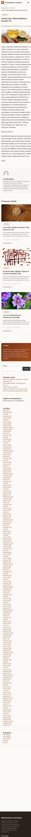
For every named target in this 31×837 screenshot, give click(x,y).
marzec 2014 (7, 688)
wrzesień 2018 (7, 589)
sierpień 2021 (7, 523)
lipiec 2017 (6, 616)
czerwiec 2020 (7, 548)
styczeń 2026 (7, 422)
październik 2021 (8, 520)
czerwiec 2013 (7, 706)
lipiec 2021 (6, 525)
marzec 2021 (7, 533)
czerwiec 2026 (7, 412)
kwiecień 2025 (7, 439)
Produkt (5, 14)
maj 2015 (5, 662)
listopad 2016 (7, 631)
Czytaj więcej (6, 243)
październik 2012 (8, 721)
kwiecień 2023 (7, 485)
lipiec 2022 (6, 502)
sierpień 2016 (7, 637)
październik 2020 (8, 543)
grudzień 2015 (7, 648)
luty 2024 (6, 466)
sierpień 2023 (7, 477)
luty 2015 (5, 667)
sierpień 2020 (7, 546)
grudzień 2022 (7, 493)
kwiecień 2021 (7, 531)
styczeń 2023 (7, 491)
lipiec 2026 (6, 410)
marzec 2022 (7, 510)
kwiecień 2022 (7, 508)
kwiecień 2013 (7, 710)
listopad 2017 (7, 608)
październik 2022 (8, 497)
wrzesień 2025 (7, 429)
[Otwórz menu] (28, 2)
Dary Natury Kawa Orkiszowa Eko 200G (15, 391)
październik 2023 (8, 474)
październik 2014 (8, 675)
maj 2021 (5, 529)
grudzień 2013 (7, 694)
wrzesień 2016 (7, 635)
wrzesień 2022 (7, 498)
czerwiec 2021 (7, 527)
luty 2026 (6, 420)
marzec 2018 (7, 600)
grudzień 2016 (7, 629)
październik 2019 (8, 564)
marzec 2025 (7, 441)
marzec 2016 (7, 644)
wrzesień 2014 (7, 677)
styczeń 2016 (7, 646)
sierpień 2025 (7, 431)
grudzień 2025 (7, 424)
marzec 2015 (7, 665)
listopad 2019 (7, 562)
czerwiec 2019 (7, 571)
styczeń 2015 (7, 669)
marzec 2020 (7, 554)
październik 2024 (8, 451)
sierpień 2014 (7, 679)
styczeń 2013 (7, 715)
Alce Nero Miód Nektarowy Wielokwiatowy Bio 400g (12, 316)
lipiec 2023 (6, 479)
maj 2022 (5, 506)
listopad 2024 (7, 449)
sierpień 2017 (7, 614)
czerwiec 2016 (7, 641)
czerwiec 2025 (7, 435)
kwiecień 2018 (7, 598)
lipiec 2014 (6, 681)
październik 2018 (8, 587)
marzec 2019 (7, 577)
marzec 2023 (7, 487)
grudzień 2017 (7, 606)
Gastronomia (7, 738)
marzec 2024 (7, 464)
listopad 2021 (7, 518)
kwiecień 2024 (7, 462)
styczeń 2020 (7, 558)
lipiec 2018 (6, 593)
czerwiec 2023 (7, 481)
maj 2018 (5, 596)
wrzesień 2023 (7, 475)
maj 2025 (5, 437)
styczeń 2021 (7, 537)
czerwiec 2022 (7, 504)
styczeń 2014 (7, 692)
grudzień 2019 (7, 560)
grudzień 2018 (7, 583)
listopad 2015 (7, 650)
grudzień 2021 (7, 516)
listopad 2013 (7, 696)
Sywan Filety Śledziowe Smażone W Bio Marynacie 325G (16, 228)
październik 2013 (8, 698)
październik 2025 (8, 427)
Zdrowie (5, 742)
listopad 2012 (7, 719)
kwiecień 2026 (7, 416)
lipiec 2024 (6, 456)
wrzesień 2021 (7, 522)
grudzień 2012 (7, 717)
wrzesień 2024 (7, 452)
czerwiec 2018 (7, 594)
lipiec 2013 (6, 704)
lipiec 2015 (6, 658)
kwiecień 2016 (7, 642)
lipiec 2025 (6, 433)
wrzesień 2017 (7, 612)
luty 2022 (6, 512)
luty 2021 (5, 535)
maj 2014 (5, 685)
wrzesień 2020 (7, 545)
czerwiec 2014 (7, 683)
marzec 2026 (7, 418)
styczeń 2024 (7, 468)
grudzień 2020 (7, 539)
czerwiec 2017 (7, 617)
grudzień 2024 (7, 447)
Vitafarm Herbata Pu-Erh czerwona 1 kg (15, 389)
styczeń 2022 (7, 514)
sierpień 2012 (7, 725)
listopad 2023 (7, 472)
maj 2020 (5, 550)
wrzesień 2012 (7, 723)
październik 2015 (8, 652)
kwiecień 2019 (7, 575)
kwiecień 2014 (7, 687)
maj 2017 (5, 619)
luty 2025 (6, 443)
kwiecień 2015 (7, 664)
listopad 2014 (7, 673)
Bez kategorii (7, 735)
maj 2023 (5, 483)
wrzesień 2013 (7, 700)
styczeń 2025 (7, 445)
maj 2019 (5, 573)
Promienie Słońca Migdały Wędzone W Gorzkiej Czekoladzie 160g (16, 272)
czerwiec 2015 (7, 660)
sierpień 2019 (7, 568)
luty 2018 (5, 602)
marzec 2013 (7, 712)
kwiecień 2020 (7, 552)
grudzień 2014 (7, 671)
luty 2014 (6, 690)
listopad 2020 (7, 541)
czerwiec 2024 (7, 458)
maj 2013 (5, 708)
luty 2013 (5, 713)
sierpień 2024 (7, 454)
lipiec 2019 (6, 570)
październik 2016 (8, 633)
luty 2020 (6, 556)
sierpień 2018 (7, 591)
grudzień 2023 (7, 470)
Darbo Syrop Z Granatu (10, 387)
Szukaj (5, 366)
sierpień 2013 (7, 702)
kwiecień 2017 (7, 621)
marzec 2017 (7, 623)
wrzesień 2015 (7, 654)
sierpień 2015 (7, 656)
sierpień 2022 (7, 500)
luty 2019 (5, 579)
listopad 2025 (7, 426)
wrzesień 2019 (7, 566)
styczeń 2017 (7, 627)
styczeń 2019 (7, 581)
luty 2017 (5, 625)
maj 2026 (5, 414)
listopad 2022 (7, 495)
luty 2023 (6, 489)
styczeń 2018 (7, 604)
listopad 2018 (7, 585)
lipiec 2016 (6, 639)
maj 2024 (6, 460)
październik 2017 (8, 610)
